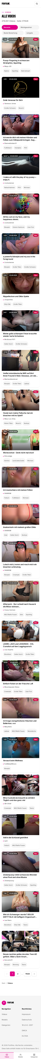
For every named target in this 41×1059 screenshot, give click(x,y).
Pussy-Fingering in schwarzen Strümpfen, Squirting (16, 61)
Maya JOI (7, 66)
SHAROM (7, 493)
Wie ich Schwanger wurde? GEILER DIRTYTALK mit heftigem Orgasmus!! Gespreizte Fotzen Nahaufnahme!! (19, 915)
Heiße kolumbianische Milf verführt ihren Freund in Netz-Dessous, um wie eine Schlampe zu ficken (19, 374)
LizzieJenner (9, 183)
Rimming (16, 964)
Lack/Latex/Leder (18, 460)
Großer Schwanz (10, 108)
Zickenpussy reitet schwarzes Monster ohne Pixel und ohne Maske (20, 876)
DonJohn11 (8, 960)
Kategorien (34, 1057)
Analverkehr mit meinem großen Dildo (19, 527)
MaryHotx (8, 727)
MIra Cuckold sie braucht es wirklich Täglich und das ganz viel (19, 799)
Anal (5, 535)
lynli (6, 841)
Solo (21, 614)
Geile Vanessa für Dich (13, 100)
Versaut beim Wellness (13, 760)
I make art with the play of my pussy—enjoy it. (19, 178)
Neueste (7, 27)
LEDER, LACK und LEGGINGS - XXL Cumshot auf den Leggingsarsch (18, 645)
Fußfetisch (8, 148)
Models (20, 1057)
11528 (27, 974)
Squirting (15, 71)
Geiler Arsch (8, 344)
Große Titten (17, 267)
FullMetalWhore (10, 764)
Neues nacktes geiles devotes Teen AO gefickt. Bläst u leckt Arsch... (20, 955)
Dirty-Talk (7, 304)
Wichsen (27, 187)
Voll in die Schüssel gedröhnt (15, 837)
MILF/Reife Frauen (10, 614)
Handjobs (18, 148)
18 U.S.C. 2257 (27, 1025)
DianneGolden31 (10, 143)
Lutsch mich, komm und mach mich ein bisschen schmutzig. (20, 565)
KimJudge (8, 456)
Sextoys (26, 423)
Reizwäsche (32, 731)
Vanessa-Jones (10, 103)
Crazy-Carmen (9, 610)
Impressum (26, 1014)
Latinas (26, 383)
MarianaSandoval (10, 379)
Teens (32, 808)
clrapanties (8, 300)
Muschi (21, 108)
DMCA (24, 1030)
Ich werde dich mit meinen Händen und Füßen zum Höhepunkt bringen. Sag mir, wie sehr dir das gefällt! (20, 138)
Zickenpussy (9, 880)
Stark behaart (25, 71)
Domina (6, 460)
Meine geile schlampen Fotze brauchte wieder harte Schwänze (20, 335)
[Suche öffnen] (36, 3)
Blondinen (7, 654)
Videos (7, 1057)
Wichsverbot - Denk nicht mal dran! (18, 453)
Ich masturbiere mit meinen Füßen (18, 490)
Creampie (16, 575)
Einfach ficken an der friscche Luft (18, 684)
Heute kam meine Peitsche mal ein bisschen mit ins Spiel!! (18, 414)
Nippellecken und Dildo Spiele (16, 296)
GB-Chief (7, 803)
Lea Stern (7, 920)
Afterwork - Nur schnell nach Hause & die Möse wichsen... (19, 605)
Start (3, 983)
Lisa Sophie (8, 650)
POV (25, 148)
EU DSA (25, 1036)
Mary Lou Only (9, 419)
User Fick (30, 227)
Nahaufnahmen (9, 187)
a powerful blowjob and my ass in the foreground (19, 258)
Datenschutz (27, 1020)
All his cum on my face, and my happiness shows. (16, 218)
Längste (30, 33)
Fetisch (6, 498)
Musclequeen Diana (11, 687)
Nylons (6, 71)
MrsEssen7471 (9, 339)
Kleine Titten (8, 423)
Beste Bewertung (10, 33)
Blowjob (7, 227)
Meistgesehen (26, 27)
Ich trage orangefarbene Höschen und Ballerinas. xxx (20, 722)
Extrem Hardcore (18, 227)
